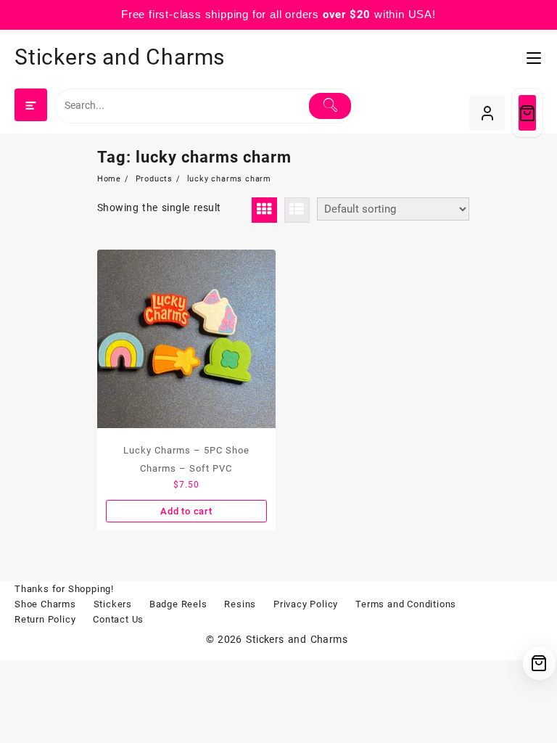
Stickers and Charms (120, 57)
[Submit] (330, 106)
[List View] (297, 210)
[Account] (487, 113)
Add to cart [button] (186, 511)
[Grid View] (264, 210)
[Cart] (527, 113)
